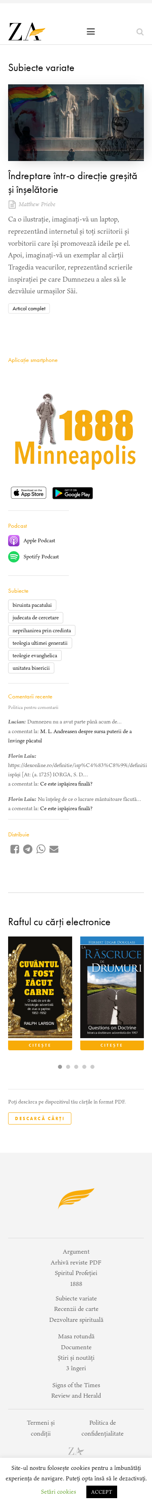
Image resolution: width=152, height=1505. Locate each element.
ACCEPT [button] (101, 1491)
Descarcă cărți (39, 1118)
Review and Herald (76, 1395)
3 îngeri (76, 1368)
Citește (40, 1045)
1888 (76, 1283)
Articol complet (29, 308)
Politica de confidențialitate (102, 1427)
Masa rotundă (76, 1336)
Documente (76, 1347)
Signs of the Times (76, 1385)
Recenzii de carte (76, 1308)
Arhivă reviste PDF (76, 1262)
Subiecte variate (41, 67)
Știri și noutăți (76, 1357)
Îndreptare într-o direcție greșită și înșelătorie (72, 182)
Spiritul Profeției (76, 1273)
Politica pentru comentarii (33, 707)
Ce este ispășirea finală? (66, 784)
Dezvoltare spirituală (76, 1319)
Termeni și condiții (41, 1427)
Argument (76, 1251)
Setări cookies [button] (58, 1492)
